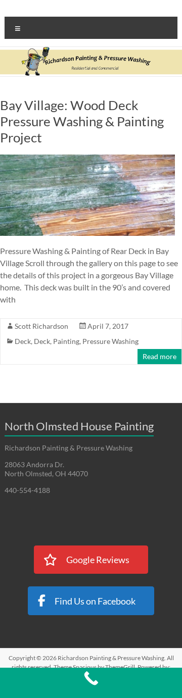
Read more (159, 356)
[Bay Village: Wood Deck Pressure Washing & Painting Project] (87, 159)
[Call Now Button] (91, 683)
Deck (23, 341)
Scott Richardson (41, 326)
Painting (66, 341)
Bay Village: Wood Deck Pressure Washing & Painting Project (82, 121)
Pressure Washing (110, 341)
